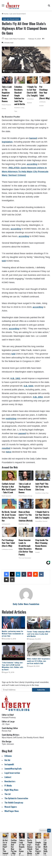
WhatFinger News (11, 810)
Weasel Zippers (10, 806)
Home (5, 14)
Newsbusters (9, 781)
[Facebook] (6, 574)
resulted (6, 448)
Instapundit (9, 764)
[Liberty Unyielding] (12, 5)
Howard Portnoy (9, 717)
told (4, 261)
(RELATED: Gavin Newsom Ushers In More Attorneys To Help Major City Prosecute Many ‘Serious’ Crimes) (25, 171)
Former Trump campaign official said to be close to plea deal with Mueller (38, 633)
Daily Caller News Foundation (15, 39)
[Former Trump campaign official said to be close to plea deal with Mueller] (38, 622)
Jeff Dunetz (18, 737)
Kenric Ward (38, 737)
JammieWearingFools (13, 768)
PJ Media (8, 785)
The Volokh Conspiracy (13, 802)
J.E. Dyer (6, 724)
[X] (12, 574)
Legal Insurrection (12, 772)
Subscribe (41, 690)
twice (8, 452)
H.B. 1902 (15, 378)
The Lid (7, 794)
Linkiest (7, 777)
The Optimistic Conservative (16, 798)
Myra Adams (7, 737)
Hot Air (7, 760)
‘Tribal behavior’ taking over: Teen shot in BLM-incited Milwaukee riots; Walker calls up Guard (12, 666)
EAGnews (8, 755)
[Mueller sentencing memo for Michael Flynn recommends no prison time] (13, 622)
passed (22, 433)
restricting (11, 418)
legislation (7, 142)
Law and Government (18, 14)
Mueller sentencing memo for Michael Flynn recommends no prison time (12, 633)
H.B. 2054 (38, 397)
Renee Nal (6, 731)
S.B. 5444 (28, 386)
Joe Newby (28, 737)
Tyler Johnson (8, 744)
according (32, 164)
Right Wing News (11, 789)
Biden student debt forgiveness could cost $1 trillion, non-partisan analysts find (38, 660)
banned (33, 138)
